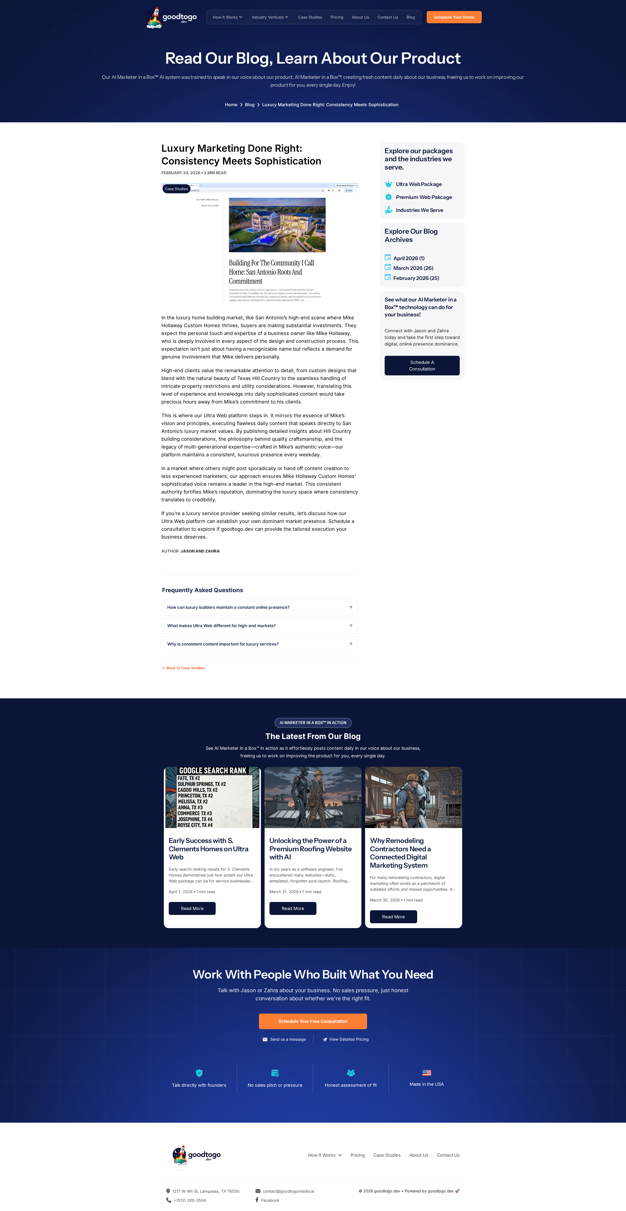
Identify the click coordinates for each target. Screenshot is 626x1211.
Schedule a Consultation (422, 365)
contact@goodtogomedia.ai (288, 1191)
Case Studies (310, 17)
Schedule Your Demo (454, 17)
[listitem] (260, 607)
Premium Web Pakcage (424, 197)
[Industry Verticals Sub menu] (286, 17)
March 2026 (408, 268)
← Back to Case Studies (183, 668)
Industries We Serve (419, 210)
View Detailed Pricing (349, 1039)
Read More (192, 908)
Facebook (270, 1200)
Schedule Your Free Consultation (313, 1021)
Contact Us (388, 17)
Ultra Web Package (419, 184)
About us (418, 1155)
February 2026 (411, 278)
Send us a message (288, 1039)
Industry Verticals (268, 17)
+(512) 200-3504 (190, 1200)
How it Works (225, 17)
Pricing (337, 17)
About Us (360, 17)
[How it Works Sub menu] (240, 17)
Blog (411, 17)
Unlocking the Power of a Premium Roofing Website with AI (310, 848)
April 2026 (405, 258)
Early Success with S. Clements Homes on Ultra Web (209, 848)
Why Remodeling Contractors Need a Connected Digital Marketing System (400, 852)
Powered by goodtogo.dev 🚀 (432, 1190)
